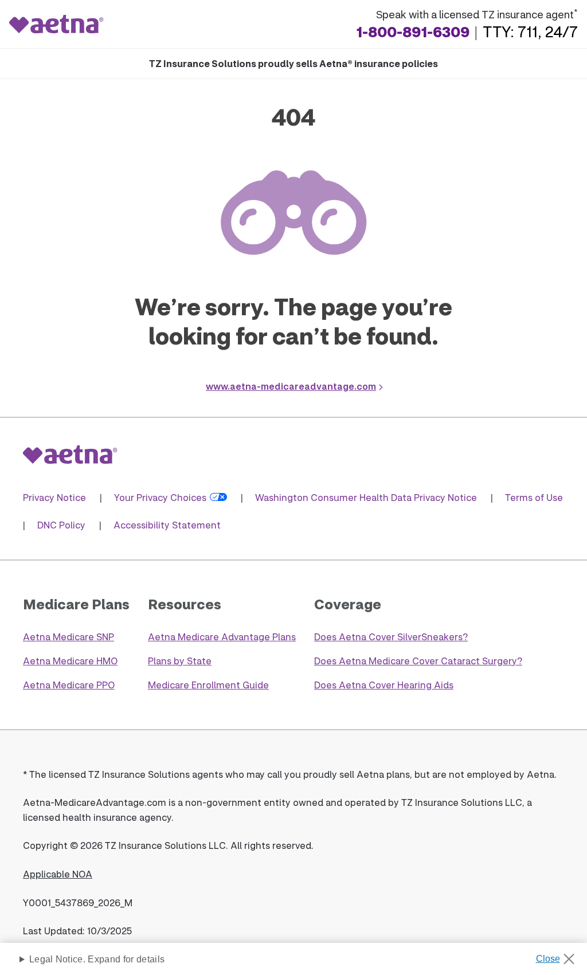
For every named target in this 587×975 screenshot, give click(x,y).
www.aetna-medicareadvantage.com (291, 386)
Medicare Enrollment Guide (208, 685)
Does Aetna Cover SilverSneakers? (391, 637)
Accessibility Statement (167, 525)
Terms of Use (534, 497)
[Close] (559, 955)
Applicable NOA (57, 874)
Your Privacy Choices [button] (160, 497)
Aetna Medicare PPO (69, 685)
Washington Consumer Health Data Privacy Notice (366, 497)
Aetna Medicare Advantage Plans (222, 637)
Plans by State (180, 661)
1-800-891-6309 (412, 31)
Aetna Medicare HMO (70, 661)
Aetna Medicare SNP (68, 637)
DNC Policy (61, 525)
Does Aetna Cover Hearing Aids (383, 685)
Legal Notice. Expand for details (97, 959)
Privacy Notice (54, 497)
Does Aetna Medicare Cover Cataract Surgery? (418, 661)
